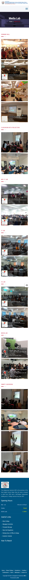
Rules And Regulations (8, 530)
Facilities (24, 570)
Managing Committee (8, 524)
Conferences (5, 572)
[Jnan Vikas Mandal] (14, 3)
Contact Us (24, 572)
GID (18, 578)
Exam (11, 572)
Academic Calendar (7, 536)
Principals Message (7, 527)
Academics (17, 570)
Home (10, 21)
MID (25, 575)
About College (6, 521)
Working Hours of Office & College (11, 533)
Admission (17, 572)
